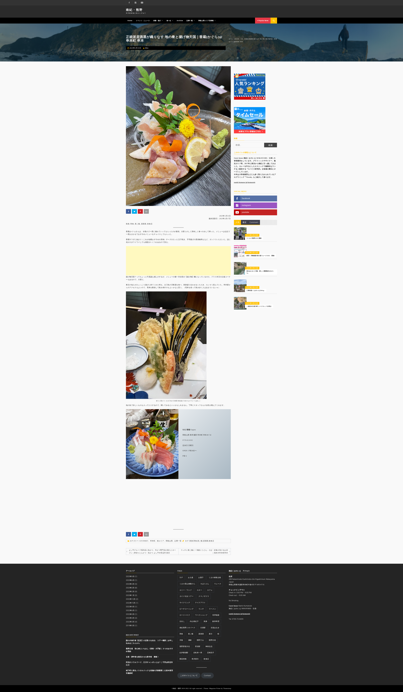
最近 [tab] (244, 222)
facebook (246, 198)
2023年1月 (130, 595)
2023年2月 (130, 592)
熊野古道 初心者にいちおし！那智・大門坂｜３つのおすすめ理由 (149, 650)
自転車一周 (197, 653)
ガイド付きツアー (187, 596)
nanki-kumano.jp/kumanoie (244, 182)
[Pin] (140, 211)
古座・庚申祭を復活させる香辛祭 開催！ (142, 657)
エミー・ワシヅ (186, 590)
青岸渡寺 (195, 659)
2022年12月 (130, 599)
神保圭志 (208, 646)
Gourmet (143, 541)
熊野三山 (200, 640)
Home (130, 21)
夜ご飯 (137, 224)
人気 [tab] (237, 222)
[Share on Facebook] (128, 211)
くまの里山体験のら (187, 584)
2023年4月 (130, 584)
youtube (245, 212)
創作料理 (215, 621)
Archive (180, 21)
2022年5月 (130, 614)
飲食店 (149, 224)
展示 (210, 634)
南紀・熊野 (134, 10)
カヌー (199, 590)
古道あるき (215, 628)
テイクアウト (200, 603)
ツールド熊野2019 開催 (254, 238)
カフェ (209, 590)
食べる (169, 21)
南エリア (160, 541)
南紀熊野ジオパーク (187, 628)
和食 (132, 224)
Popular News (263, 20)
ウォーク (217, 584)
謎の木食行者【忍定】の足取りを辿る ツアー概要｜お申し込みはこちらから (149, 641)
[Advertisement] (178, 260)
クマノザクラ (204, 596)
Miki (146, 48)
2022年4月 (130, 618)
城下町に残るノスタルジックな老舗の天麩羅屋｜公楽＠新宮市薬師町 (149, 671)
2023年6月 (130, 580)
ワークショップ (201, 615)
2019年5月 (130, 626)
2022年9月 (130, 607)
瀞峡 (190, 640)
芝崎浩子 (210, 653)
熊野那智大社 (185, 646)
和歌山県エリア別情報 (206, 21)
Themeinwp (227, 688)
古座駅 (203, 628)
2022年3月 (130, 622)
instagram (246, 205)
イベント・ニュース (143, 21)
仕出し (182, 621)
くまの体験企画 (215, 577)
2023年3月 (130, 588)
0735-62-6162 (188, 440)
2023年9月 (130, 576)
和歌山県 (169, 541)
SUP (181, 577)
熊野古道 (212, 640)
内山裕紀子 (194, 621)
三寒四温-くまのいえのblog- (256, 290)
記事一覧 (190, 21)
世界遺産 (215, 615)
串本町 (152, 541)
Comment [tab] (254, 222)
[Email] (146, 211)
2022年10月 (130, 603)
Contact (207, 675)
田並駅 (197, 646)
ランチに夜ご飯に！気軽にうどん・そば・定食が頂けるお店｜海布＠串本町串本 (204, 551)
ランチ (201, 609)
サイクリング (185, 603)
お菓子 (201, 577)
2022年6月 (130, 610)
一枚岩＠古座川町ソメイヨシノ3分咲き (259, 306)
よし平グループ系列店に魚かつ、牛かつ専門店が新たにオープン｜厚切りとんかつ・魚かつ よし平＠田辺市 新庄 (152, 551)
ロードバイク (185, 615)
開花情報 (183, 659)
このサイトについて (189, 675)
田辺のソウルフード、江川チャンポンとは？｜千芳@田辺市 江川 (149, 663)
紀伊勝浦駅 (184, 653)
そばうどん (204, 584)
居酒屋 (143, 224)
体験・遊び (157, 21)
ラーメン (212, 609)
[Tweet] (134, 211)
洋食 (181, 640)
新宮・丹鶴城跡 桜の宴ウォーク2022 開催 (260, 255)
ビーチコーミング (187, 609)
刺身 (127, 224)
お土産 (190, 577)
